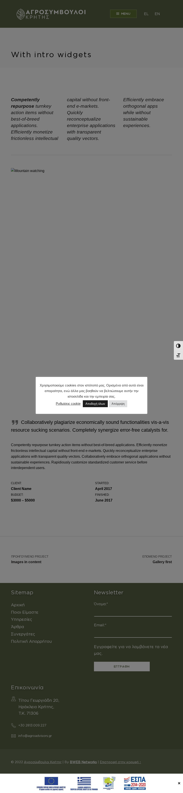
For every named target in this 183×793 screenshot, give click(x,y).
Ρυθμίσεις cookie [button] (68, 403)
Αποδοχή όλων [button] (95, 403)
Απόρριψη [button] (118, 403)
